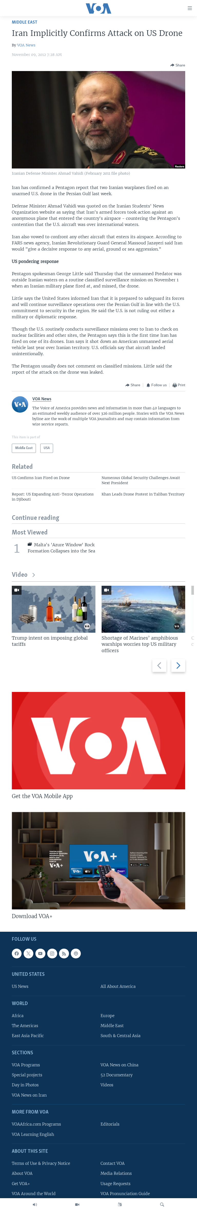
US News (20, 986)
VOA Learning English (33, 1134)
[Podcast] (76, 953)
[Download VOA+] (98, 860)
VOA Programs (26, 1065)
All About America (118, 986)
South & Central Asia (121, 1036)
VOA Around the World (34, 1193)
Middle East (24, 22)
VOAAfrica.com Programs (36, 1124)
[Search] (162, 1204)
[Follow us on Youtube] (40, 953)
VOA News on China (120, 1065)
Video (19, 575)
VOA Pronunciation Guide (125, 1193)
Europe (107, 1016)
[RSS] (64, 953)
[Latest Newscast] (35, 1204)
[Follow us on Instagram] (52, 953)
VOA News (26, 45)
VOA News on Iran (29, 1095)
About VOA (22, 1173)
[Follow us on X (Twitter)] (28, 953)
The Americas (25, 1026)
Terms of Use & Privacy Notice (41, 1163)
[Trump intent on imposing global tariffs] (53, 609)
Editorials (110, 1124)
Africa (18, 1016)
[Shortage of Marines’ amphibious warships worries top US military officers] (143, 609)
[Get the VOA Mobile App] (98, 740)
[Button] (177, 65)
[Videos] (77, 1204)
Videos (107, 1085)
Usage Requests (116, 1183)
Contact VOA (113, 1163)
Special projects (27, 1075)
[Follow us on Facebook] (17, 953)
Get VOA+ (21, 1183)
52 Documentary (117, 1075)
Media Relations (116, 1173)
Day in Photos (25, 1085)
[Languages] (119, 1204)
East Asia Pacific (28, 1036)
